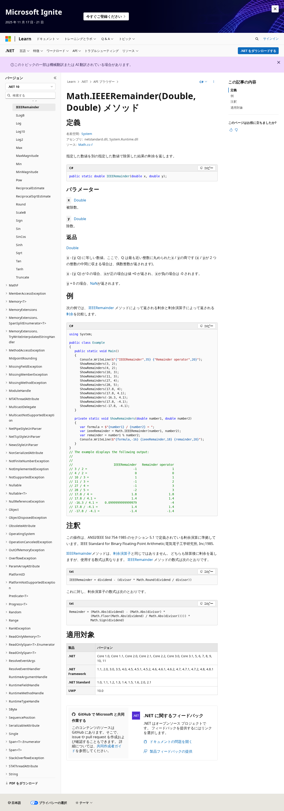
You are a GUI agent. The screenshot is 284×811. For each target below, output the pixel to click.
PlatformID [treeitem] (17, 574)
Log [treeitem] (18, 123)
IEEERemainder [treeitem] (27, 107)
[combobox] (30, 86)
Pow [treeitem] (19, 180)
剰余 (69, 314)
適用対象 (237, 107)
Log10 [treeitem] (20, 131)
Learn (71, 81)
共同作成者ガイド (97, 748)
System (86, 134)
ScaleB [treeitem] (21, 212)
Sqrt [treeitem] (19, 253)
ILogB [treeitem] (20, 115)
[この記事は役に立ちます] (231, 129)
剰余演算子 (122, 553)
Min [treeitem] (19, 164)
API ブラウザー (104, 81)
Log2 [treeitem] (19, 139)
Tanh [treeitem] (19, 269)
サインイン (271, 38)
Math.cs (84, 144)
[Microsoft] (8, 39)
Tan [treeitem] (18, 261)
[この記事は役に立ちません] (236, 129)
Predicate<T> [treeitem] (18, 596)
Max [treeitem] (19, 148)
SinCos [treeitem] (21, 237)
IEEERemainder (101, 307)
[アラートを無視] (275, 8)
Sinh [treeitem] (19, 245)
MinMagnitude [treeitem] (27, 172)
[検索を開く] (256, 39)
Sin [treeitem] (18, 229)
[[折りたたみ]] (55, 77)
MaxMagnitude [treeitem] (27, 156)
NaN (93, 283)
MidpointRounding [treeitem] (23, 358)
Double (80, 200)
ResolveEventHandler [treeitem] (24, 669)
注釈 (234, 101)
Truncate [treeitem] (22, 277)
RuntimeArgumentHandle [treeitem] (28, 677)
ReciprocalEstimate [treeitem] (30, 188)
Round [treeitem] (21, 204)
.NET (84, 81)
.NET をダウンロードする (258, 51)
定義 (234, 90)
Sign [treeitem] (19, 220)
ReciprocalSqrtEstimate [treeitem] (33, 196)
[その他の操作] (214, 81)
